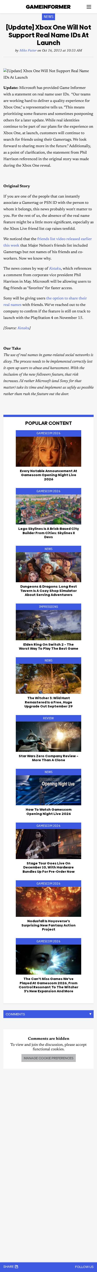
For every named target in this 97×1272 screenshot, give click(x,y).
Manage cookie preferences (49, 1058)
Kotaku (55, 269)
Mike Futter (28, 50)
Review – (48, 758)
